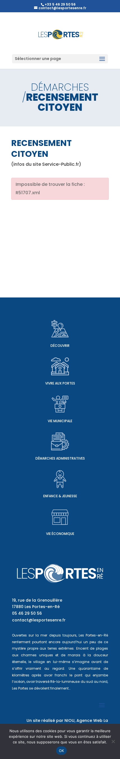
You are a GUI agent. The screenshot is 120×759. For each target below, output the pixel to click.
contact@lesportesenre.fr (39, 620)
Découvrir (60, 345)
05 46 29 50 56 (27, 613)
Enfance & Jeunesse (60, 496)
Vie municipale (60, 421)
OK (61, 750)
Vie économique (60, 533)
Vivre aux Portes (60, 383)
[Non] (113, 741)
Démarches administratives (60, 458)
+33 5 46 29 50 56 (60, 4)
